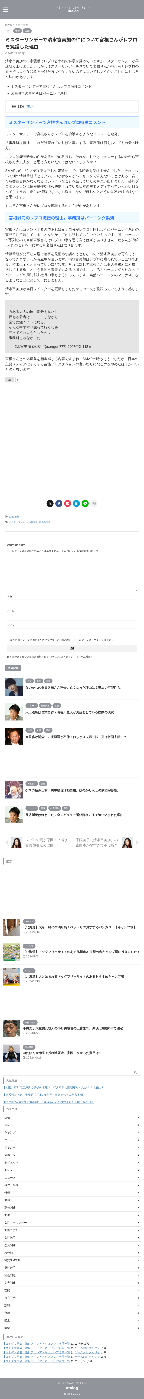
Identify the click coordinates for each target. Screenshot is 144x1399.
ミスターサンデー (18, 521)
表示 (30, 107)
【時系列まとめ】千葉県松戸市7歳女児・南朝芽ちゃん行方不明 (43, 1094)
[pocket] (67, 503)
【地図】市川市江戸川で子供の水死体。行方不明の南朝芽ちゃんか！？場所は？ (53, 1087)
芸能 (17, 516)
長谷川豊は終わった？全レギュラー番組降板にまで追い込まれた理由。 (76, 815)
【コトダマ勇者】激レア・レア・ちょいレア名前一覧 (36, 1343)
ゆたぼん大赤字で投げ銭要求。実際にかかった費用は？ (62, 1053)
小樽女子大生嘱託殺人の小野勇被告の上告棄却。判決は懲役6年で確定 (73, 1028)
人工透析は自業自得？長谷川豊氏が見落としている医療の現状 (69, 712)
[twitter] (50, 503)
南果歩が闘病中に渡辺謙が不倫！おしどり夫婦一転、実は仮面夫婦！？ (76, 737)
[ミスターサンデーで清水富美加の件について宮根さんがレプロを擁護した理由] (76, 503)
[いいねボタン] (9, 379)
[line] (85, 503)
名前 (9, 596)
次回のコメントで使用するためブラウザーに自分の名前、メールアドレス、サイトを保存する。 (63, 639)
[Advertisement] (34, 416)
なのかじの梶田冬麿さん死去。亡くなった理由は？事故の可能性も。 (74, 687)
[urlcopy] (93, 503)
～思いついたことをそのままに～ (72, 1382)
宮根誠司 (33, 521)
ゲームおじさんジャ (87, 1348)
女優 (11, 516)
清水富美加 (45, 521)
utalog (73, 11)
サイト (10, 625)
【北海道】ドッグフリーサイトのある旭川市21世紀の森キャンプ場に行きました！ (81, 952)
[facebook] (58, 503)
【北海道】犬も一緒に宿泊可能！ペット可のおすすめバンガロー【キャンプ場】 (80, 927)
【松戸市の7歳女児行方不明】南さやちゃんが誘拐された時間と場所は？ (48, 1102)
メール (10, 610)
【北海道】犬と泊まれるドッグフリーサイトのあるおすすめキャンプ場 (73, 976)
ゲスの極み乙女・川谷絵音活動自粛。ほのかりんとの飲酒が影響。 (72, 790)
